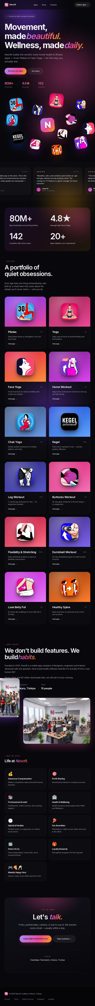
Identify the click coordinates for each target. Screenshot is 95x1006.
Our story (36, 71)
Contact (53, 5)
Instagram (40, 999)
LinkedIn (51, 999)
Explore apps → (82, 5)
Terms (16, 999)
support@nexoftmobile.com (35, 939)
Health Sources (27, 999)
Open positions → (64, 939)
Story (44, 5)
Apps (36, 5)
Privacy (7, 999)
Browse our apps (15, 71)
